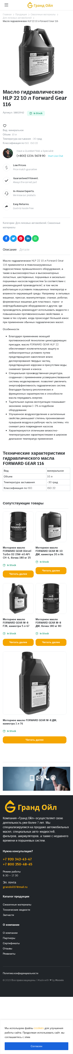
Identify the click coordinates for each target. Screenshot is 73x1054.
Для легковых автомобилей (17, 17)
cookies (39, 1028)
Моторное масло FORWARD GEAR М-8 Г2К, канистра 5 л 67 (16, 623)
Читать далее (18, 574)
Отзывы (7, 948)
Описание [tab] (10, 250)
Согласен (36, 1046)
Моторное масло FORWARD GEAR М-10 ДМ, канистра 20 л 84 (49, 551)
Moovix (59, 980)
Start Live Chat (55, 156)
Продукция (21, 14)
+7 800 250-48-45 (17, 864)
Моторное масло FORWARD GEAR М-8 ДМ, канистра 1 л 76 (30, 721)
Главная (7, 14)
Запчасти (8, 915)
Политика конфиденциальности (20, 973)
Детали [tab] (24, 250)
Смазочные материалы (43, 14)
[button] (5, 126)
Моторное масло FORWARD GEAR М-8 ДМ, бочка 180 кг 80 (48, 623)
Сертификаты (11, 943)
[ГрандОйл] (40, 5)
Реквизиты (9, 953)
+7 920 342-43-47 (17, 859)
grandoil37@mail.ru (15, 887)
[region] (36, 1037)
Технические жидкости (16, 909)
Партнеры (9, 938)
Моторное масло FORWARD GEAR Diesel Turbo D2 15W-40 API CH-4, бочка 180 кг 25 (17, 552)
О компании (10, 932)
